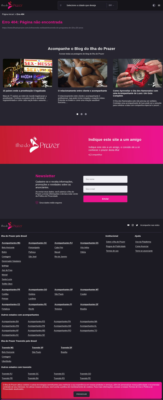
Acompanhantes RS (36, 321)
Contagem (6, 257)
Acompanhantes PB (36, 326)
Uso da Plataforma (143, 242)
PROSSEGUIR (81, 394)
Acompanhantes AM (62, 326)
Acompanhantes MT (89, 290)
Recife (31, 309)
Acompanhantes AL (88, 326)
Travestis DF (66, 348)
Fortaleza (6, 309)
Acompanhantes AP (10, 331)
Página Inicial (8, 14)
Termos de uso (112, 251)
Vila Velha (84, 248)
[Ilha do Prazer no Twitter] (137, 226)
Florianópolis (34, 248)
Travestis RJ (7, 374)
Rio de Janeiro (61, 257)
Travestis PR (7, 378)
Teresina (58, 309)
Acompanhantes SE (36, 335)
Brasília (83, 309)
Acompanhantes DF (89, 304)
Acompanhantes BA (10, 321)
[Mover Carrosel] (77, 114)
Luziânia (32, 299)
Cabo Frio (59, 248)
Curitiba (5, 294)
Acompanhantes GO (38, 290)
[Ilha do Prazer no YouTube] (128, 226)
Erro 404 (20, 14)
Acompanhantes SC (38, 243)
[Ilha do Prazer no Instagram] (133, 226)
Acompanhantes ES (89, 243)
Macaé (57, 252)
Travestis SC (33, 374)
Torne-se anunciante (144, 251)
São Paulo (59, 294)
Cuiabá (83, 294)
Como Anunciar (141, 246)
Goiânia (32, 294)
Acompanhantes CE (11, 304)
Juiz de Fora (7, 270)
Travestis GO (85, 374)
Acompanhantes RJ (64, 243)
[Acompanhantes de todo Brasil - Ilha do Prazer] (12, 5)
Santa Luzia (7, 279)
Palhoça (32, 252)
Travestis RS (59, 378)
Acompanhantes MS (36, 331)
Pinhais (5, 299)
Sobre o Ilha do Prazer (115, 242)
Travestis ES (59, 374)
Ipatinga (5, 266)
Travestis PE (85, 378)
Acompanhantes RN (10, 326)
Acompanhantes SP (64, 290)
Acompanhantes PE (38, 304)
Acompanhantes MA (88, 321)
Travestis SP (37, 348)
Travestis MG (7, 348)
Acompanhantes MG (11, 243)
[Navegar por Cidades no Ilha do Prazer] (61, 5)
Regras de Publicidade (116, 246)
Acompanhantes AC (10, 335)
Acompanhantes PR (11, 290)
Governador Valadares (11, 261)
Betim (4, 252)
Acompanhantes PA (62, 321)
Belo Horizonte (8, 248)
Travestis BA (33, 378)
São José (33, 257)
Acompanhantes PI (63, 304)
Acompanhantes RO (62, 331)
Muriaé (5, 275)
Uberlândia (6, 361)
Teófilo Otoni (7, 284)
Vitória (83, 252)
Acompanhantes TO (88, 331)
